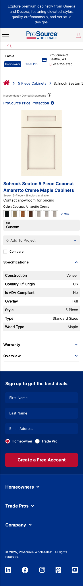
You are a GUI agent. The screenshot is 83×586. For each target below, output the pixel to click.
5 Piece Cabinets (32, 83)
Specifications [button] (16, 262)
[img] (49, 95)
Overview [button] (12, 356)
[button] (5, 35)
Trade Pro (49, 441)
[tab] (41, 262)
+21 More (64, 214)
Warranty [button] (11, 344)
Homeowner (22, 441)
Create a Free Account (41, 460)
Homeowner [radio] (12, 64)
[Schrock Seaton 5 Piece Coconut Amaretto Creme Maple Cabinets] (41, 143)
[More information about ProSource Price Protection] (51, 103)
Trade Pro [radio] (31, 64)
